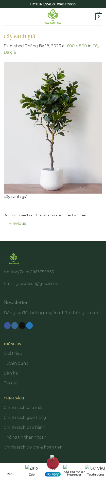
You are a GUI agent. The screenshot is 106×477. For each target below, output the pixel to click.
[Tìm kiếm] (90, 17)
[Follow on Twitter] (29, 325)
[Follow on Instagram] (14, 325)
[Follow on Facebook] (7, 325)
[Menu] (7, 17)
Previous (15, 223)
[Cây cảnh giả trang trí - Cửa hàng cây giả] (53, 16)
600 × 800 (77, 46)
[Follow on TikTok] (22, 325)
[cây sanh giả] (53, 127)
